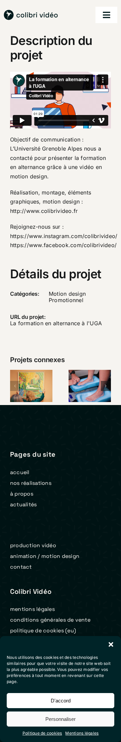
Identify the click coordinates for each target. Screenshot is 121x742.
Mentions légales (81, 733)
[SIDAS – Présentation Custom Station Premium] (90, 386)
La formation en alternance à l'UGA (56, 323)
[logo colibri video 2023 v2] (31, 12)
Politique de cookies (42, 733)
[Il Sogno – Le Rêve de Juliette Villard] (31, 386)
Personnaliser (60, 719)
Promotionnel (66, 300)
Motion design (67, 293)
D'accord (61, 700)
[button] (111, 644)
